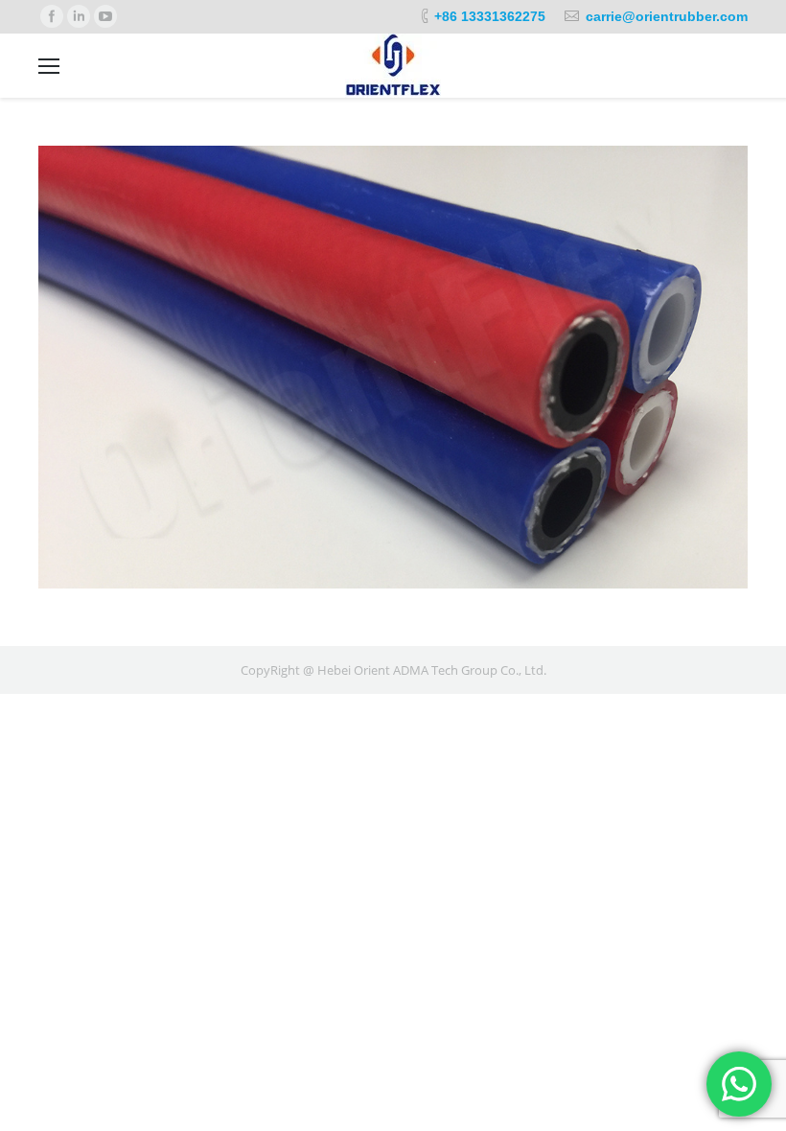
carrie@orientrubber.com (667, 16)
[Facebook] (51, 16)
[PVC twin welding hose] (393, 367)
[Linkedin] (78, 16)
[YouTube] (105, 16)
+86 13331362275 (489, 16)
